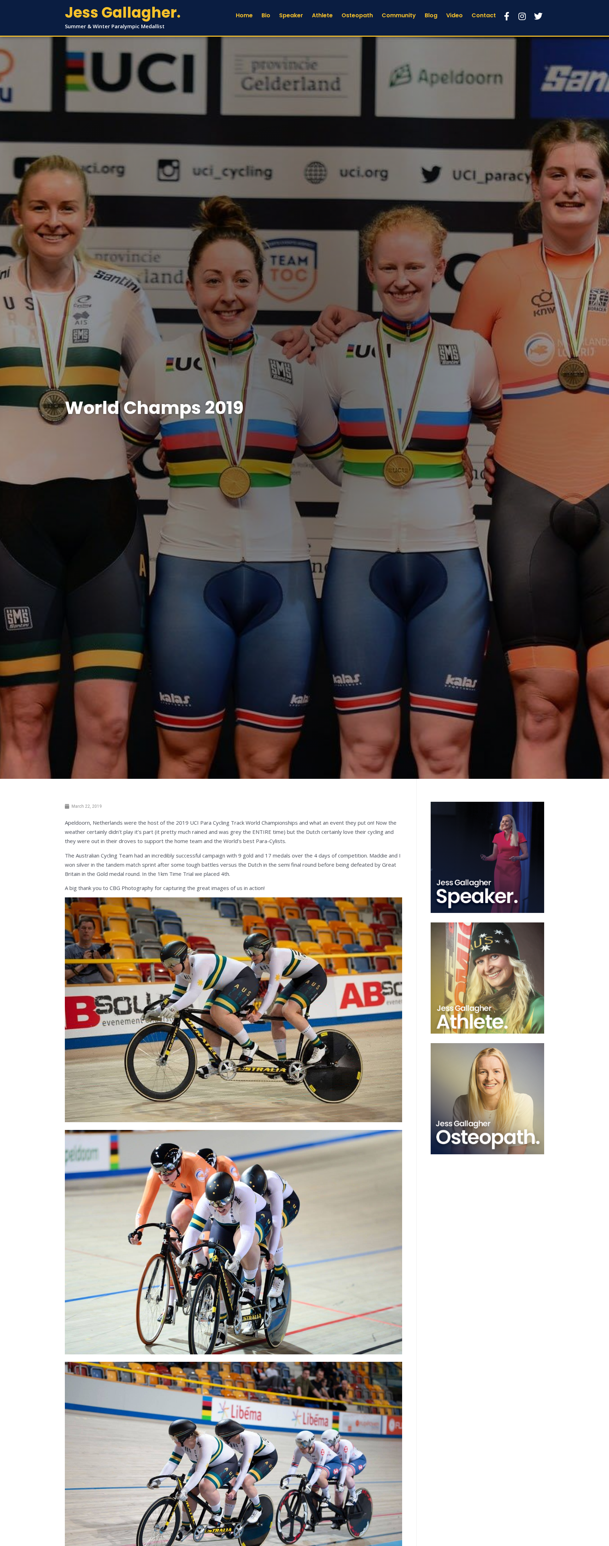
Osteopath (357, 15)
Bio (266, 15)
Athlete (322, 15)
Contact (484, 15)
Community (399, 15)
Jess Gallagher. (123, 12)
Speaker (291, 15)
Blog (431, 15)
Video (454, 15)
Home (244, 15)
